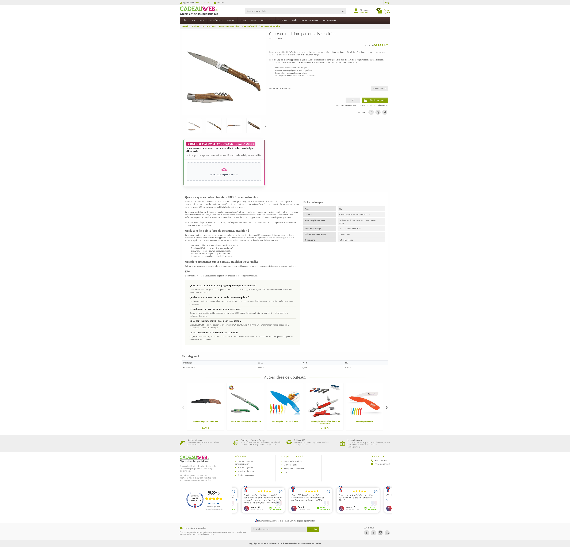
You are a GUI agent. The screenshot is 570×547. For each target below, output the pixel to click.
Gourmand (231, 20)
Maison (202, 20)
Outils (271, 20)
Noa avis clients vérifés (293, 461)
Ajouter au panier (378, 100)
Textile (294, 20)
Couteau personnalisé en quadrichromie (245, 421)
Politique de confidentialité (294, 468)
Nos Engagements (329, 20)
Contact (220, 2)
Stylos (184, 20)
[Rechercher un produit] (343, 11)
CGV (285, 472)
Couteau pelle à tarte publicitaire (285, 421)
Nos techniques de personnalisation (244, 462)
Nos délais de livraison (247, 471)
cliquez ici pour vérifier (306, 521)
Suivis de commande (246, 475)
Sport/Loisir (282, 20)
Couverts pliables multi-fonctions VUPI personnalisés (325, 422)
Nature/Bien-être (216, 20)
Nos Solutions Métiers (309, 20)
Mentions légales (290, 464)
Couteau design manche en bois (205, 421)
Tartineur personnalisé (364, 421)
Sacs (193, 20)
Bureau (253, 20)
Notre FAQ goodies (245, 467)
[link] (371, 112)
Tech (262, 20)
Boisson (243, 20)
